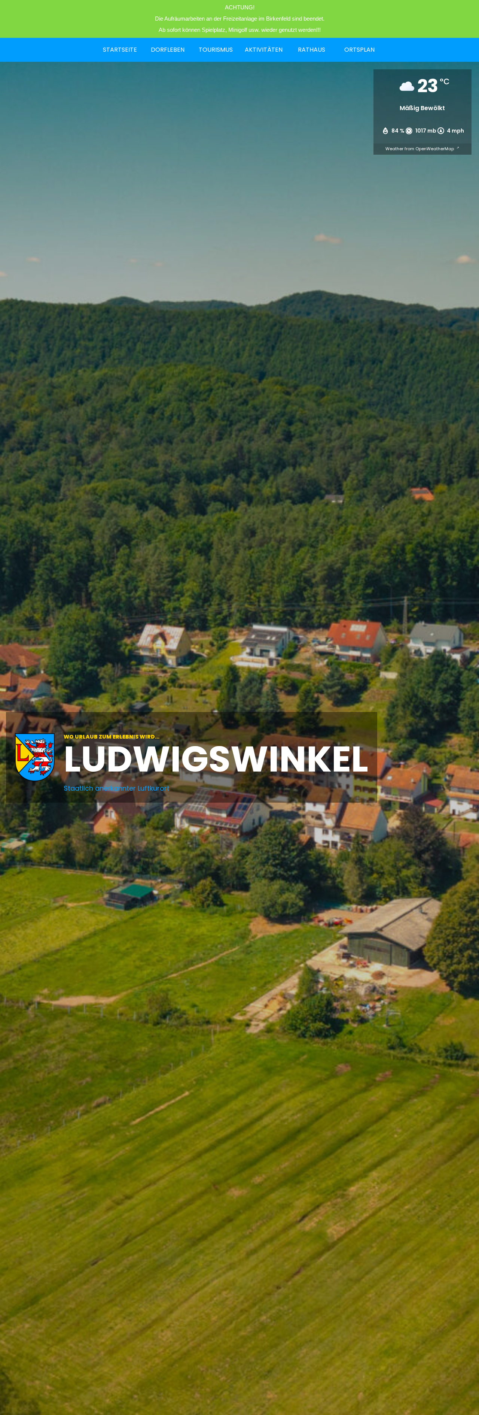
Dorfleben (167, 49)
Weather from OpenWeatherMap (420, 149)
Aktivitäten (264, 49)
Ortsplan (359, 49)
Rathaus (311, 49)
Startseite (120, 49)
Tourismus (216, 49)
